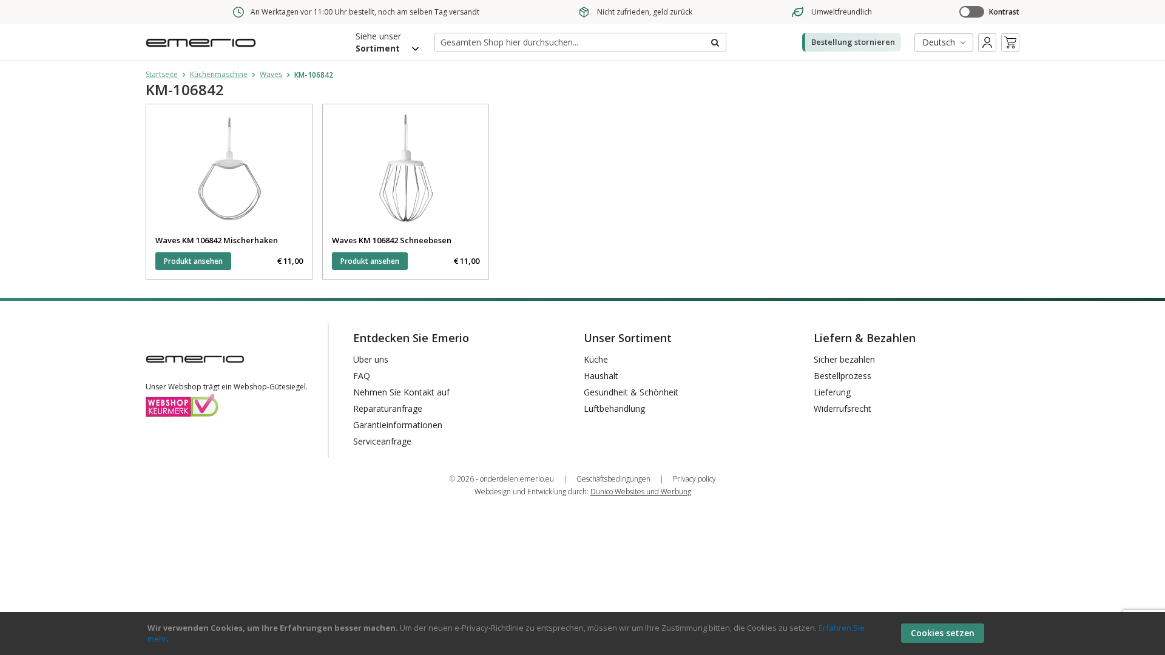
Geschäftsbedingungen (613, 479)
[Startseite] (203, 50)
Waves (271, 74)
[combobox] (580, 42)
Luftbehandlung (614, 408)
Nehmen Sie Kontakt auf (401, 392)
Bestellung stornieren (853, 41)
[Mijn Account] (987, 42)
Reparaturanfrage (387, 408)
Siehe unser (378, 42)
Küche (596, 359)
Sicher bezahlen (844, 359)
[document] (584, 633)
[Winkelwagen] (1010, 42)
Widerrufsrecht (842, 408)
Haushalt (601, 375)
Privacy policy (694, 479)
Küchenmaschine (219, 74)
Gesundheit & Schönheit (631, 392)
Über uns (370, 359)
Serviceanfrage (382, 441)
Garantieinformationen (397, 425)
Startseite (162, 74)
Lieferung (832, 392)
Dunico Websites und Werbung (640, 491)
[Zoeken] (714, 42)
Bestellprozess (842, 375)
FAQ (361, 375)
